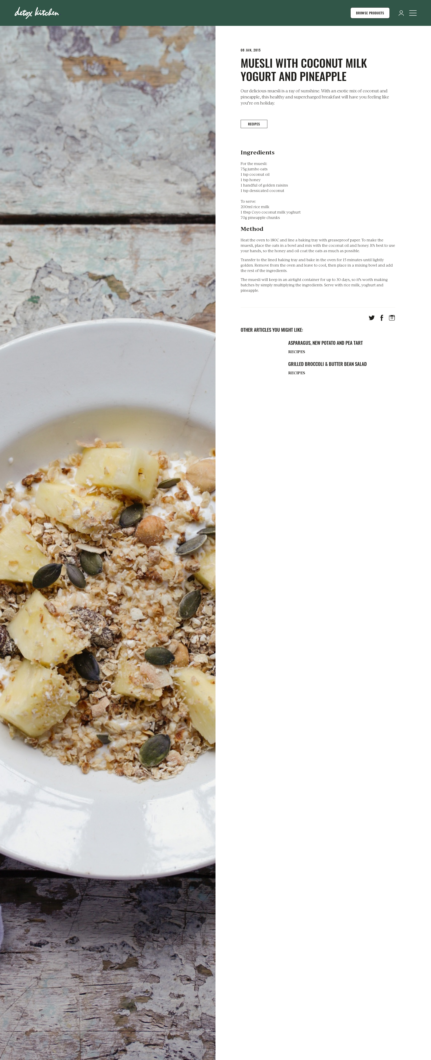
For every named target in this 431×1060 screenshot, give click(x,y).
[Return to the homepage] (37, 13)
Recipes (254, 123)
